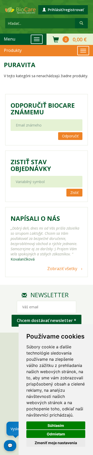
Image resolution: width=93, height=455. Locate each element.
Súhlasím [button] (56, 425)
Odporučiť (70, 136)
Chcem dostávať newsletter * (46, 320)
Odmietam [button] (56, 434)
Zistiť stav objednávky (31, 165)
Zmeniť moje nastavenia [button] (56, 443)
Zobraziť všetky (62, 268)
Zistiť (74, 192)
